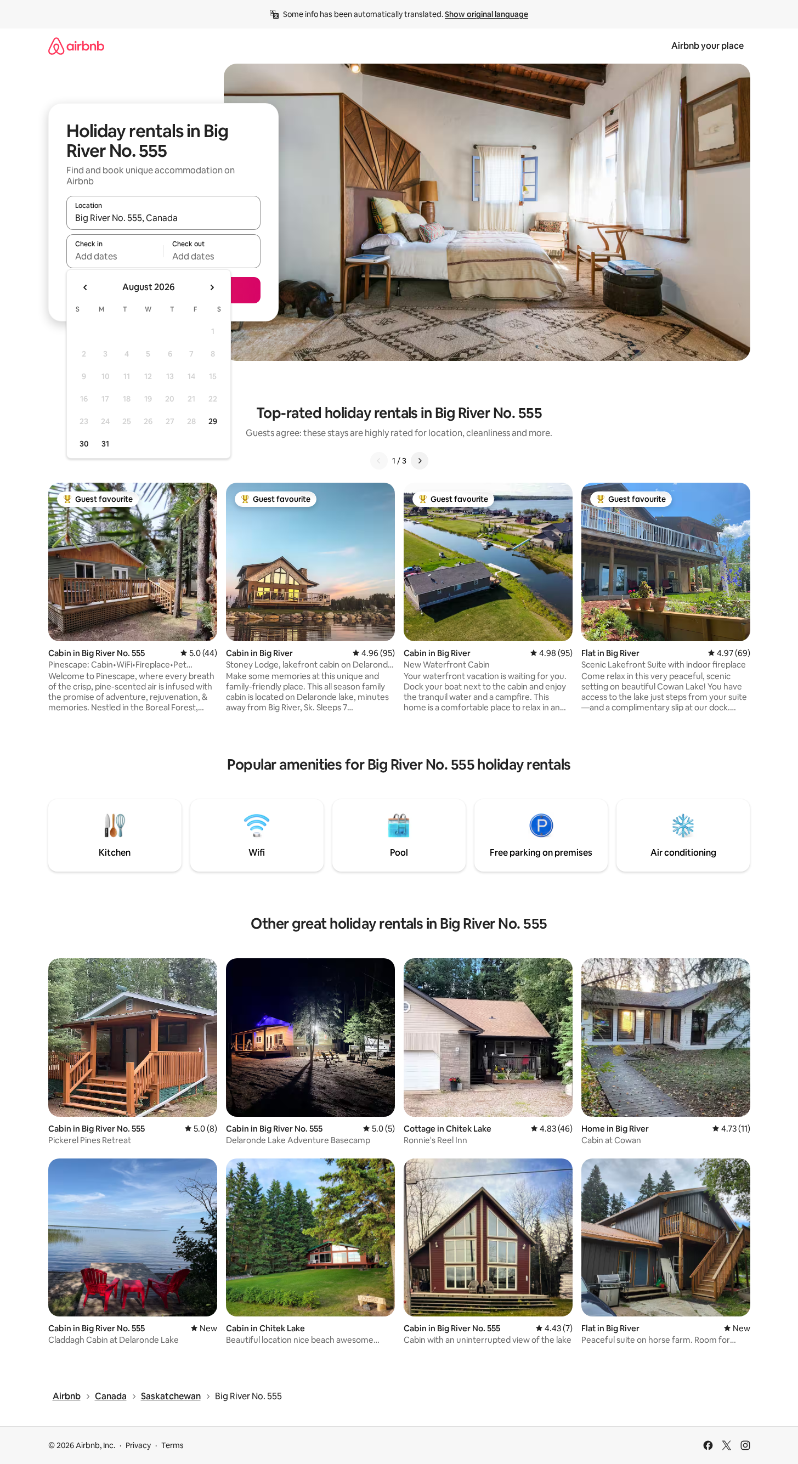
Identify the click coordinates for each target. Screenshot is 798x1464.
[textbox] (115, 256)
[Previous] (379, 461)
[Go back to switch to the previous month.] (85, 287)
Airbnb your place (707, 46)
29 (212, 421)
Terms (172, 1445)
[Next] (419, 461)
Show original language (486, 14)
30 (84, 444)
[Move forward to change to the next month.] (211, 287)
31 (105, 444)
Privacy (138, 1445)
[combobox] (163, 217)
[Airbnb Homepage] (76, 46)
